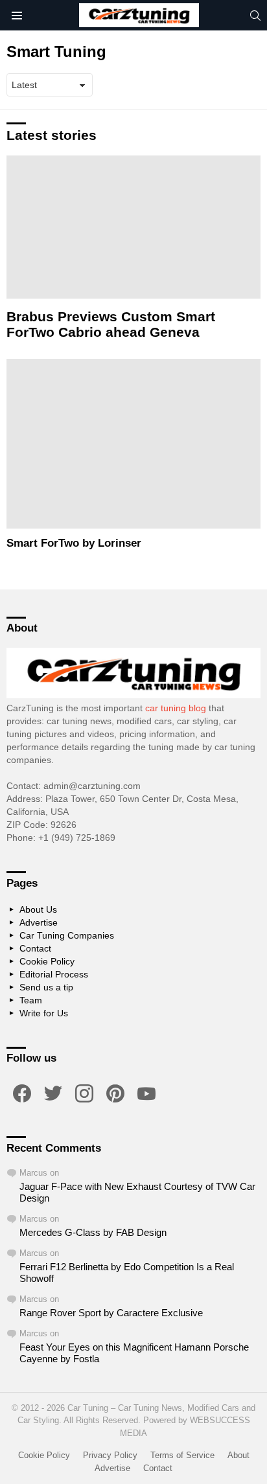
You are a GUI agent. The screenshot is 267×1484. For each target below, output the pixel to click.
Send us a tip (46, 987)
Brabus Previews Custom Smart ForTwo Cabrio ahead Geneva (110, 324)
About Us (38, 909)
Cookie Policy (47, 961)
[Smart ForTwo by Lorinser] (133, 443)
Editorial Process (53, 974)
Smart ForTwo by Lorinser (73, 543)
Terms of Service (182, 1455)
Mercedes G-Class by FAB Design (93, 1232)
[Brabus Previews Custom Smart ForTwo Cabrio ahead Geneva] (133, 227)
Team (30, 1000)
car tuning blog (175, 708)
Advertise (38, 922)
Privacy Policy (110, 1455)
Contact (35, 948)
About (238, 1455)
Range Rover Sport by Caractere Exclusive (111, 1312)
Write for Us (43, 1013)
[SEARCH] (255, 15)
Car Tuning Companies (66, 935)
